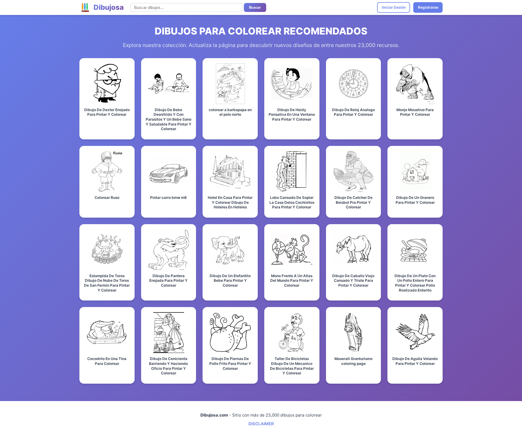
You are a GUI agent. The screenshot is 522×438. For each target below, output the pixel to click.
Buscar (255, 7)
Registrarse (428, 7)
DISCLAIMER (261, 423)
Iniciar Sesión (394, 7)
